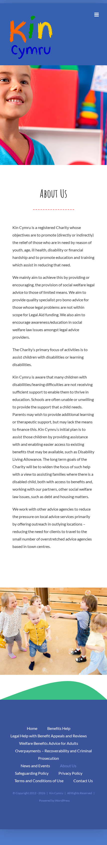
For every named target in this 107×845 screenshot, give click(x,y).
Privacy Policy (70, 773)
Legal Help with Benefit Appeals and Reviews (48, 735)
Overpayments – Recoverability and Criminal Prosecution (53, 754)
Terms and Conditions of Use (38, 780)
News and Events (35, 765)
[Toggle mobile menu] (97, 14)
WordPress (62, 800)
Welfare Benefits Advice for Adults (48, 743)
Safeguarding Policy (32, 773)
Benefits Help (58, 728)
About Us (68, 765)
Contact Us (83, 780)
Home (32, 728)
